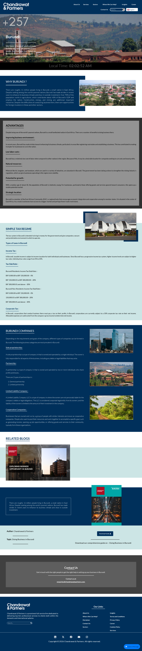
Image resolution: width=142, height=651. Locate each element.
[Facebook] (71, 637)
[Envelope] (79, 637)
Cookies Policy (115, 627)
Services (113, 630)
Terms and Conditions (117, 616)
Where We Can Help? (90, 616)
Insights (112, 613)
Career (112, 623)
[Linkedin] (55, 637)
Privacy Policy (115, 620)
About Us (86, 613)
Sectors (85, 627)
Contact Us (86, 623)
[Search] (123, 9)
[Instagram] (86, 637)
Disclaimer (86, 620)
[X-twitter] (63, 637)
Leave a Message (133, 647)
